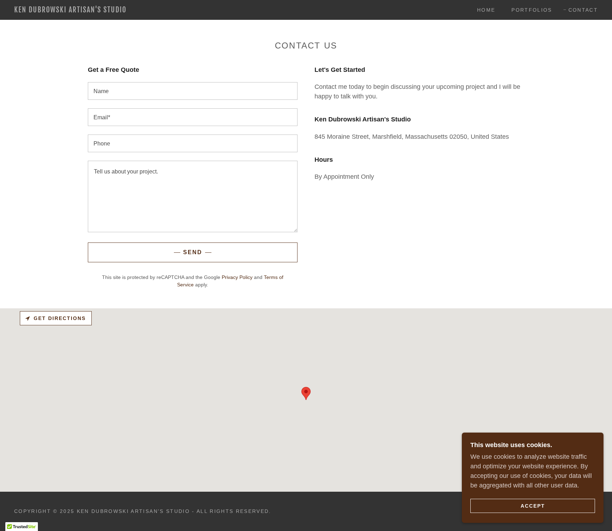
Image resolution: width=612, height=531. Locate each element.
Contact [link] (583, 10)
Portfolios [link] (531, 10)
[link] (96, 10)
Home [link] (486, 10)
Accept (533, 505)
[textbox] (193, 91)
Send (192, 252)
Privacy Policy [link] (237, 277)
